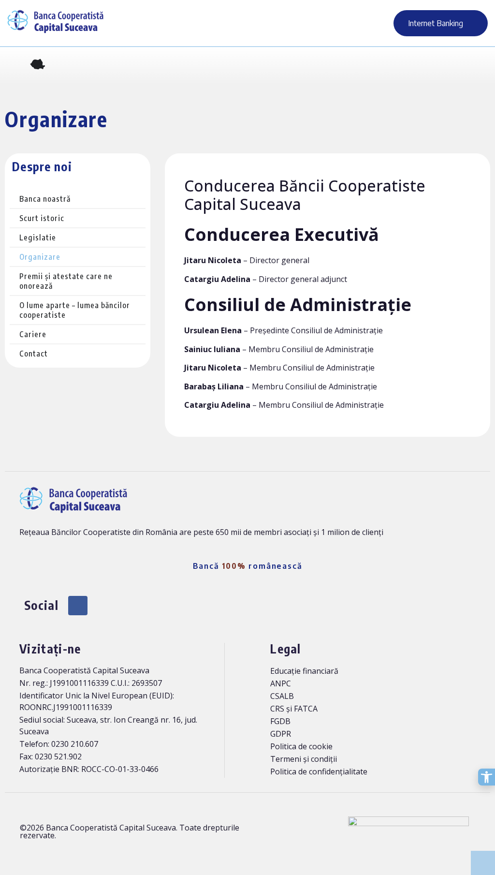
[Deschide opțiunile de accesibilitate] (486, 777)
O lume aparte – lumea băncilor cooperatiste (74, 310)
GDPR (280, 733)
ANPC (280, 683)
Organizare (39, 257)
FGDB (280, 721)
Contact (33, 353)
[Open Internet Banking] (469, 23)
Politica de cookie (301, 746)
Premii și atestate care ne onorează (66, 281)
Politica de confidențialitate (318, 771)
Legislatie (37, 237)
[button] (14, 66)
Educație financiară (304, 671)
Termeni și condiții (303, 759)
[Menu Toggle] (481, 65)
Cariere (32, 334)
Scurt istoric (41, 218)
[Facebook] (77, 605)
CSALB (282, 696)
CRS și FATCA (294, 708)
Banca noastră (45, 199)
